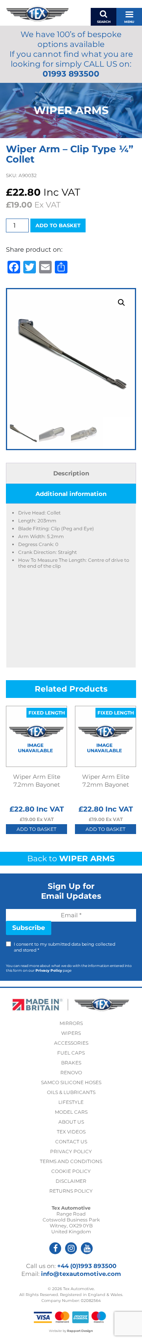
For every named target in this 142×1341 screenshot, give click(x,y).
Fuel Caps (71, 1053)
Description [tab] (71, 473)
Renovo (71, 1072)
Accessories (71, 1043)
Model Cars (71, 1112)
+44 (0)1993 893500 (86, 1266)
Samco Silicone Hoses (71, 1082)
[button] (121, 303)
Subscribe (28, 927)
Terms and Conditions (71, 1161)
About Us (71, 1122)
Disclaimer (71, 1181)
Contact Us (71, 1142)
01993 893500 (71, 74)
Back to (71, 858)
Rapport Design (80, 1331)
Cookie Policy (71, 1171)
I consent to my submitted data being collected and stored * (64, 947)
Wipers (71, 1033)
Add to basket (58, 225)
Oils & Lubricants (71, 1092)
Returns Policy (71, 1191)
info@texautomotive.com (81, 1273)
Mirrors (71, 1023)
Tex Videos (71, 1132)
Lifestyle (71, 1102)
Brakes (71, 1063)
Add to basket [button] (36, 829)
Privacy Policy (49, 970)
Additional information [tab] (71, 493)
